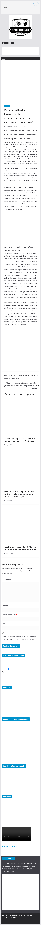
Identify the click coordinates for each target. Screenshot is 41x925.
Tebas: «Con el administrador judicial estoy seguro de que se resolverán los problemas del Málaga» (20, 386)
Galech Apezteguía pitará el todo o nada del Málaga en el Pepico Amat (20, 439)
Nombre (5, 605)
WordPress (13, 917)
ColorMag (5, 917)
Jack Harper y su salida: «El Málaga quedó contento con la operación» (20, 548)
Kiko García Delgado (20, 126)
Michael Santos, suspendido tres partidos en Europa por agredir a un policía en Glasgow (19, 494)
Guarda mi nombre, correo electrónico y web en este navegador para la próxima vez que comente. (20, 638)
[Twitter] (2, 678)
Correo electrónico (9, 615)
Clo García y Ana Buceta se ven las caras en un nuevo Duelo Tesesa (21, 376)
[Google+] (2, 681)
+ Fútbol (7, 106)
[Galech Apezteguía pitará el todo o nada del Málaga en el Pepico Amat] (20, 400)
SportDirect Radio (18, 915)
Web (3, 624)
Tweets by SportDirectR (9, 846)
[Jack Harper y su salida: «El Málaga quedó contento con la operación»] (20, 508)
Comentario (7, 579)
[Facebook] (2, 675)
